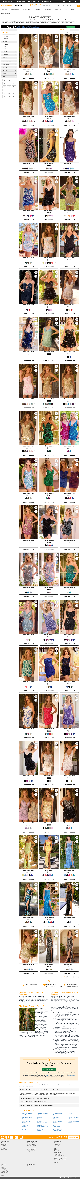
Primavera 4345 (49, 964)
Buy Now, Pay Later (34, 1)
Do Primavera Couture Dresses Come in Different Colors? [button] (37, 1105)
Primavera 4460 (69, 681)
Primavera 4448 (28, 587)
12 (13, 86)
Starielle (70, 1113)
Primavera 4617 (69, 210)
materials (6, 67)
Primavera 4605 (49, 728)
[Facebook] (7, 1137)
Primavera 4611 (69, 823)
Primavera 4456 (28, 634)
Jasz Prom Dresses (26, 1128)
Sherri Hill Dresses (57, 1129)
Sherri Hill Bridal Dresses (57, 1127)
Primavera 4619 (28, 69)
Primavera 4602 (69, 69)
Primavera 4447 (49, 493)
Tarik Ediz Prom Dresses (72, 1115)
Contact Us (3, 1167)
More (72, 9)
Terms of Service (5, 1172)
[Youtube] (21, 1137)
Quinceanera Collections (56, 1118)
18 (13, 90)
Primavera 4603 (49, 69)
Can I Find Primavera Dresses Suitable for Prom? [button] (34, 1098)
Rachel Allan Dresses (58, 1120)
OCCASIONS (48, 9)
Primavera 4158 (69, 917)
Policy (2, 1177)
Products (7, 13)
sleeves (5, 70)
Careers (2, 1175)
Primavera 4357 (69, 964)
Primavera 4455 (69, 587)
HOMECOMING (26, 9)
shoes (47, 1075)
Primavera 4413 (49, 446)
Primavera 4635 (28, 964)
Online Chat (19, 6)
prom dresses (71, 1075)
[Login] (75, 1)
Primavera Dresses (57, 1113)
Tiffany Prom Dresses (73, 1117)
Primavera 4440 (28, 304)
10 (9, 86)
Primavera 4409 (69, 399)
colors (5, 54)
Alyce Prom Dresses (27, 1113)
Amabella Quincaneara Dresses (27, 1115)
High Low (6, 44)
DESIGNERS (58, 9)
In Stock (6, 38)
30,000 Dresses (8, 1)
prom (17, 22)
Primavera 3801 (49, 163)
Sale (55, 1148)
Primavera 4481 (69, 634)
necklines (6, 64)
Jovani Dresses (25, 1129)
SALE (66, 9)
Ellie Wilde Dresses (26, 1124)
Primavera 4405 (28, 257)
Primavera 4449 (49, 587)
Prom (55, 1142)
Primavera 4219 (28, 399)
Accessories (57, 1150)
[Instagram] (2, 1137)
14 (4, 90)
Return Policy (4, 1170)
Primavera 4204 (49, 257)
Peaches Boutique (64, 1177)
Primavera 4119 (28, 917)
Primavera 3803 (49, 352)
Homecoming (57, 1144)
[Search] (78, 6)
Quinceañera (57, 1145)
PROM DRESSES (15, 9)
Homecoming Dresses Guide (60, 1157)
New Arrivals (57, 1146)
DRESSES (4, 9)
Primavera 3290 (28, 870)
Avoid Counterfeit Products (60, 1159)
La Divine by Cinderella (40, 1116)
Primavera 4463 (69, 352)
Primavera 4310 (69, 870)
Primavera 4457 (49, 116)
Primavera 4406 (49, 399)
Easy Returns (21, 1)
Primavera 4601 (69, 116)
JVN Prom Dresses (42, 1114)
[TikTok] (11, 1137)
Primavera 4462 (28, 681)
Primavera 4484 (69, 728)
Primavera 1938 (28, 163)
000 (4, 80)
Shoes (55, 1149)
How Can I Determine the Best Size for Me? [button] (33, 1101)
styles (5, 51)
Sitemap (56, 1162)
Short (5, 48)
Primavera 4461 (49, 681)
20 (4, 93)
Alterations (3, 1168)
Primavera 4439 (49, 540)
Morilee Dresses (41, 1125)
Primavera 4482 (49, 634)
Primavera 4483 (28, 776)
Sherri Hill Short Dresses (57, 1131)
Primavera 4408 (28, 116)
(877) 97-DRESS (31, 1151)
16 (9, 90)
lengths (5, 42)
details (5, 73)
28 (9, 96)
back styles (7, 61)
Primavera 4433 (69, 257)
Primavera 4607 (49, 776)
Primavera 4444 (69, 493)
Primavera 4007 (28, 352)
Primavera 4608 (28, 823)
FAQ (55, 1161)
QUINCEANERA (37, 9)
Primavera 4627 (69, 304)
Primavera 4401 (49, 210)
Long (5, 46)
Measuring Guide (58, 1158)
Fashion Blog (57, 1154)
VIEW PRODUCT (28, 78)
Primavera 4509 (49, 917)
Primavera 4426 (28, 493)
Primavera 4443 (28, 540)
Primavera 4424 (28, 210)
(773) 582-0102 (30, 1149)
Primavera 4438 (69, 540)
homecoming (22, 22)
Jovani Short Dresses (42, 1113)
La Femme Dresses (42, 1118)
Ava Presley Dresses (27, 1117)
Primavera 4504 (49, 870)
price (4, 30)
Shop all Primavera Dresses (49, 1069)
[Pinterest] (16, 1137)
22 (9, 93)
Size (4, 76)
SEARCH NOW (73, 1137)
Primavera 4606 (69, 776)
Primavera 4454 (49, 304)
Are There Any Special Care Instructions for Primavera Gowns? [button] (39, 1090)
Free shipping (47, 1)
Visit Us (2, 1165)
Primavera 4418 (69, 446)
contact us (21, 1086)
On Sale (6, 36)
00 (9, 80)
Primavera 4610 (49, 823)
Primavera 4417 (28, 446)
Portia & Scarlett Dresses (41, 1130)
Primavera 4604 (28, 728)
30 (13, 96)
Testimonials (3, 1174)
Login (28, 1165)
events (5, 58)
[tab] (49, 1089)
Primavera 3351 (69, 163)
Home (2, 13)
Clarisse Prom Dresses (25, 1119)
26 (4, 96)
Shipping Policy (4, 1171)
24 (13, 93)
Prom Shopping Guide (59, 1155)
